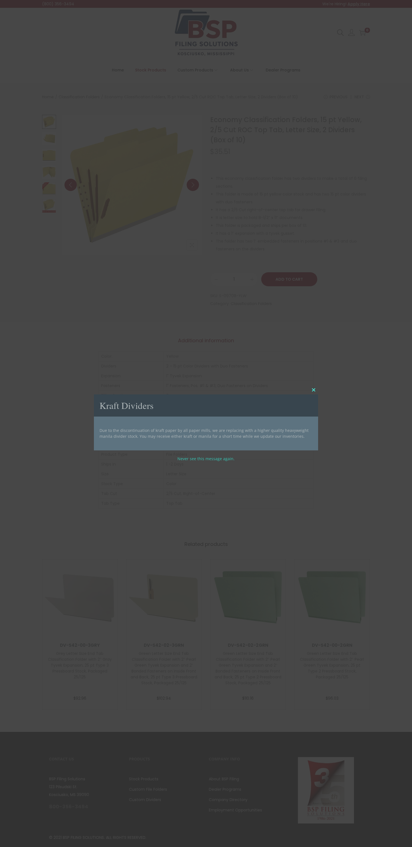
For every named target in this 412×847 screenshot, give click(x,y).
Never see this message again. (206, 458)
